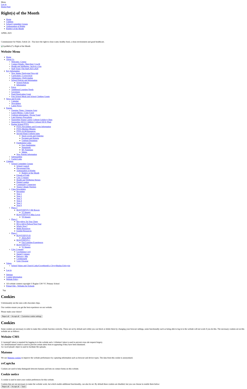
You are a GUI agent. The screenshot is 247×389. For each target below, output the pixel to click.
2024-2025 (26, 238)
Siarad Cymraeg (23, 254)
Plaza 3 (14, 208)
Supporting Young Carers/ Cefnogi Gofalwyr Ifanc (31, 120)
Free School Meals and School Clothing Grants (30, 96)
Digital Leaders (22, 182)
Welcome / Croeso (18, 62)
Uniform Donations (29, 140)
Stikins (24, 152)
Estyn (13, 87)
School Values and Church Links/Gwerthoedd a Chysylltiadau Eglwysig (40, 266)
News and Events (13, 99)
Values (9, 263)
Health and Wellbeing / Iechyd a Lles (26, 66)
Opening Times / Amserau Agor (24, 110)
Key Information (13, 71)
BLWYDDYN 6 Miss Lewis (28, 215)
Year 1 (19, 194)
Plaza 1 (14, 233)
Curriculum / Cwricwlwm (21, 76)
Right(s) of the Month (15, 29)
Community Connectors (26, 184)
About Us (10, 59)
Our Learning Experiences (32, 242)
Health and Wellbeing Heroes (28, 180)
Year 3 (19, 198)
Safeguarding (16, 157)
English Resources (24, 231)
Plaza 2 (14, 219)
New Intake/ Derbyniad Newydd (24, 73)
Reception (20, 191)
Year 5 (19, 203)
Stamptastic (26, 147)
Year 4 (19, 201)
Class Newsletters (18, 189)
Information (21, 85)
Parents (9, 108)
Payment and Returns (30, 138)
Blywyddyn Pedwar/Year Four (28, 224)
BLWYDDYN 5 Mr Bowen (28, 210)
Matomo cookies (14, 358)
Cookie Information (14, 277)
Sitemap (9, 275)
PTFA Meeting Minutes (26, 129)
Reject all (5, 316)
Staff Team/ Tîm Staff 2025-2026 (24, 69)
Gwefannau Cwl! (23, 252)
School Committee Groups (17, 24)
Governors (15, 92)
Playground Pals (23, 168)
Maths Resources (23, 228)
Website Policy (12, 279)
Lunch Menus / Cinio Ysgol (22, 113)
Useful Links (16, 159)
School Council (22, 166)
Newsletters (16, 103)
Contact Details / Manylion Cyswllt (25, 64)
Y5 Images (26, 212)
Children (9, 22)
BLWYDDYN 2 (23, 245)
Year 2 (19, 196)
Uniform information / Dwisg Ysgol (25, 115)
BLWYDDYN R (23, 235)
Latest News (16, 106)
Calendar (15, 101)
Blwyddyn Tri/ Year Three (27, 222)
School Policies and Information (24, 80)
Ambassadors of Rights (15, 26)
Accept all (15, 316)
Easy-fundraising (28, 145)
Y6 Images (26, 217)
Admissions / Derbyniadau (22, 78)
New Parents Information (26, 154)
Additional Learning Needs (22, 89)
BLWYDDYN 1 (23, 240)
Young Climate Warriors (26, 187)
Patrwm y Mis (22, 256)
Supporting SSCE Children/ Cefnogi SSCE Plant (31, 122)
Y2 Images (26, 247)
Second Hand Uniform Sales (28, 133)
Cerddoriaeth (21, 259)
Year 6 (19, 205)
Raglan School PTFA (20, 124)
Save (23, 387)
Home (8, 19)
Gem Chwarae (22, 261)
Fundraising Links (23, 143)
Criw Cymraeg (22, 177)
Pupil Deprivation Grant (21, 94)
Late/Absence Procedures (21, 117)
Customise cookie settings (31, 316)
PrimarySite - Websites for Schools (20, 286)
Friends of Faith (22, 175)
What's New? (21, 226)
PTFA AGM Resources (26, 131)
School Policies (22, 82)
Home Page (6, 7)
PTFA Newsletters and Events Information (33, 127)
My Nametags (27, 150)
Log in (3, 4)
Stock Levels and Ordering (32, 136)
